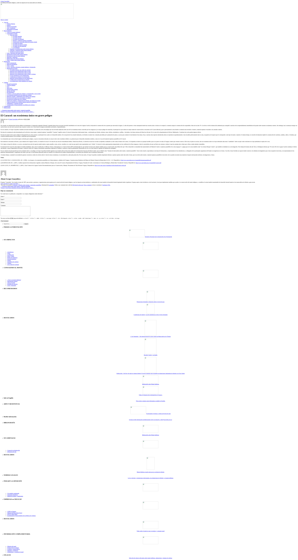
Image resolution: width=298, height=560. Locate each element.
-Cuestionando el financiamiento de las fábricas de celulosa (21, 515)
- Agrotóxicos (10, 252)
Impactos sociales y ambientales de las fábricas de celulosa (21, 96)
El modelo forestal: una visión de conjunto (20, 70)
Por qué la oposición (12, 84)
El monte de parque (18, 43)
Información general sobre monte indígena (17, 54)
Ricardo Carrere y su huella (150, 355)
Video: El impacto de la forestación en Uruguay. (150, 395)
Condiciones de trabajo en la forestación (19, 77)
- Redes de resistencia (12, 257)
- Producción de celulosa (13, 547)
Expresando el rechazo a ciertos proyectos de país (158, 413)
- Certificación (10, 254)
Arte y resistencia (11, 28)
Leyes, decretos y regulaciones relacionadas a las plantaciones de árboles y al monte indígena (150, 478)
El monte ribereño (17, 36)
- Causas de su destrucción (13, 450)
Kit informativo (10, 92)
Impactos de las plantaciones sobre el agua (20, 71)
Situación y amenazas (12, 57)
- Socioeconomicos (11, 259)
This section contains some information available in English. (150, 401)
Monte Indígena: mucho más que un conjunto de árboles (150, 472)
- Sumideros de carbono (12, 261)
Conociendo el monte (12, 33)
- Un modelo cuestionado (13, 493)
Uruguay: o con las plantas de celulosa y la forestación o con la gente (24, 93)
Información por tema (12, 68)
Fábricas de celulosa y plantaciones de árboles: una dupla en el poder (23, 100)
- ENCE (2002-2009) (12, 514)
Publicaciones (7, 107)
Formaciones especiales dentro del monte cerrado (25, 42)
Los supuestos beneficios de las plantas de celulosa (19, 95)
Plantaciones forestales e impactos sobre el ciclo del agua (150, 301)
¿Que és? (6, 22)
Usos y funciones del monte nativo (15, 53)
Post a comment (87, 185)
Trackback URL (106, 185)
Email (2, 199)
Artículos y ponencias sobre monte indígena (20, 50)
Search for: (6, 224)
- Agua (8, 253)
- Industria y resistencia (12, 550)
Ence (8, 86)
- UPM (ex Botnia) (11, 511)
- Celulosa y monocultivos (13, 549)
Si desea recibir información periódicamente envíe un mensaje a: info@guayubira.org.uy (150, 419)
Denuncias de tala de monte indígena (16, 56)
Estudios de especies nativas (17, 51)
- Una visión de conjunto (13, 264)
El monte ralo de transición (19, 46)
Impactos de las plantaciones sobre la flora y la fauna (23, 74)
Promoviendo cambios (12, 89)
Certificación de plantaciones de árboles (19, 79)
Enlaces (9, 25)
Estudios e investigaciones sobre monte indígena (22, 49)
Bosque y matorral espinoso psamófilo (22, 40)
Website (3, 202)
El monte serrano (17, 37)
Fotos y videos (10, 65)
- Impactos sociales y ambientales (15, 496)
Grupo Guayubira (5, 1)
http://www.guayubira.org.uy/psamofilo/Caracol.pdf (148, 162)
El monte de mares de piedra (20, 44)
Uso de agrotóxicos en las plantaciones (19, 75)
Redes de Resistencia (12, 64)
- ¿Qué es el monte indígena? (14, 280)
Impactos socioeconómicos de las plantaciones (21, 78)
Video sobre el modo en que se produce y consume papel (151, 531)
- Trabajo (9, 263)
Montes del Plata (11, 91)
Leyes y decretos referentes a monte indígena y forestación (21, 67)
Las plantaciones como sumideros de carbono (21, 81)
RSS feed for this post (77, 185)
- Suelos (9, 260)
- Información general (12, 281)
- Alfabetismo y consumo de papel (15, 552)
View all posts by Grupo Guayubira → (10, 183)
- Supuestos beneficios (12, 494)
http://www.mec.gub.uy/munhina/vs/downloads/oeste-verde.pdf (110, 165)
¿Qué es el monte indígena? (13, 32)
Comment (3, 205)
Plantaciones (7, 61)
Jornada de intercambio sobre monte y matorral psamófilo (15, 110)
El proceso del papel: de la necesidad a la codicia (19, 98)
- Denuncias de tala (11, 451)
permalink (51, 185)
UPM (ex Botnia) (11, 85)
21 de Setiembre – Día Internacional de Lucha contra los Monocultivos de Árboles (150, 336)
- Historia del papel (11, 546)
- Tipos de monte (11, 282)
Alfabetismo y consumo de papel (15, 103)
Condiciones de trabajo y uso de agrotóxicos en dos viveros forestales (151, 314)
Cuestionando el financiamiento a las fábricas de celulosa (21, 105)
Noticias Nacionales (12, 26)
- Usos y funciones (11, 285)
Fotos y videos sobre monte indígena (16, 60)
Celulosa (6, 82)
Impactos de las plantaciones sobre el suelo (20, 72)
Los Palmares (16, 47)
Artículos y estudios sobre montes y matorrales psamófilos (27, 185)
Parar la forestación (11, 63)
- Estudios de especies (12, 284)
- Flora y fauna (10, 256)
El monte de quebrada (18, 39)
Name (2, 196)
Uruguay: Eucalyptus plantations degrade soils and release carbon (17, 111)
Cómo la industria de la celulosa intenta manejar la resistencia (22, 102)
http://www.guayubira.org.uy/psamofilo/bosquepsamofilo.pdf (136, 160)
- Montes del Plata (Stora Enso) (14, 513)
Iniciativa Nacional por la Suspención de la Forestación (158, 236)
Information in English (12, 29)
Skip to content (4, 19)
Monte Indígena (7, 30)
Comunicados (7, 106)
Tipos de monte (13, 35)
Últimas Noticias (11, 23)
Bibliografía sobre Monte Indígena (15, 58)
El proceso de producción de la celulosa (16, 99)
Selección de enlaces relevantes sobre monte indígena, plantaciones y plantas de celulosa (150, 558)
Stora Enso (9, 88)
